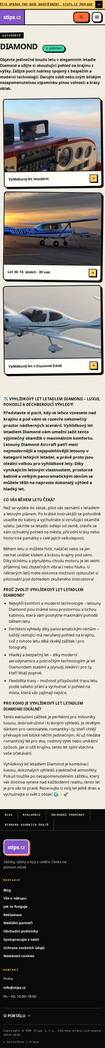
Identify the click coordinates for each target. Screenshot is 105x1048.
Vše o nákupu (14, 898)
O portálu (14, 1015)
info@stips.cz (14, 987)
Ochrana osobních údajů (27, 824)
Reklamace (32, 814)
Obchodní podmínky (68, 814)
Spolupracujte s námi (21, 939)
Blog (9, 814)
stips (12, 17)
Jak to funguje (15, 906)
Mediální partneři (17, 923)
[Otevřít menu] (97, 17)
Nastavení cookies (18, 955)
